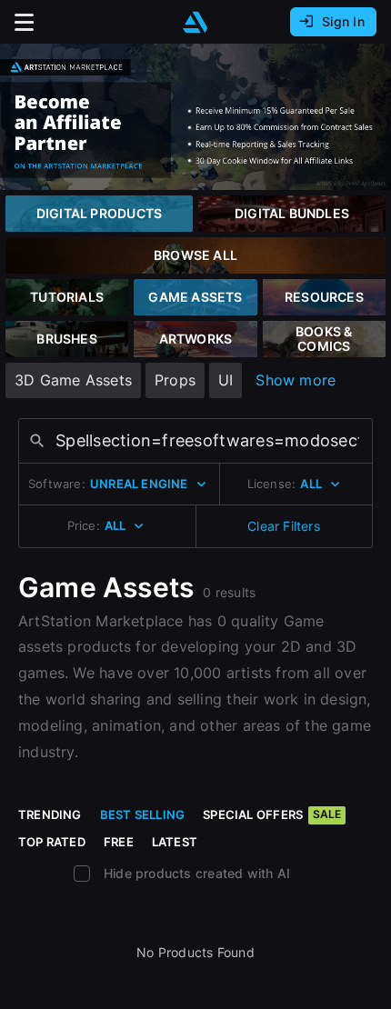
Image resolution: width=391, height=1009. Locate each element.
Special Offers (272, 814)
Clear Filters (283, 526)
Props (175, 380)
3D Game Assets (73, 380)
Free (119, 841)
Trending (50, 814)
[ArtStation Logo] (195, 22)
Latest (174, 841)
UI (225, 380)
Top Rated (51, 841)
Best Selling (142, 814)
